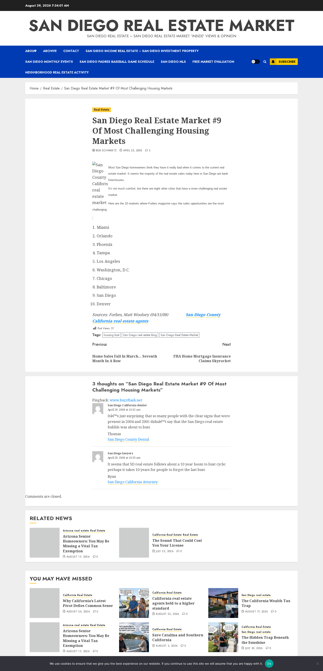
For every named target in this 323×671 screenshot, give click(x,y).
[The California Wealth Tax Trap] (223, 603)
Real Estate (101, 110)
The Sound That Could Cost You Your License (177, 543)
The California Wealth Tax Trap (265, 603)
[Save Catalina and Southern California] (134, 637)
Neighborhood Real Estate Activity (57, 72)
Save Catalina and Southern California (177, 637)
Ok (269, 663)
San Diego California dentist (127, 405)
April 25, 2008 (132, 150)
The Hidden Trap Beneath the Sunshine (265, 640)
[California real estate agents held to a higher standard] (134, 603)
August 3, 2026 (167, 646)
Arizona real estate (76, 531)
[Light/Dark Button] (255, 61)
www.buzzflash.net (126, 400)
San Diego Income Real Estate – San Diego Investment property (142, 51)
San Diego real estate (256, 595)
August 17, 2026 (256, 612)
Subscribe (287, 61)
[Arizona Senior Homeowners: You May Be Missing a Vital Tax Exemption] (45, 543)
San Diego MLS (173, 61)
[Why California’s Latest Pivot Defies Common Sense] (45, 603)
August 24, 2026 (78, 612)
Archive (50, 51)
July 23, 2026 (165, 551)
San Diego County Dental (128, 439)
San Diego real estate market (161, 25)
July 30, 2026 (254, 648)
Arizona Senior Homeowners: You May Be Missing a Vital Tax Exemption (86, 543)
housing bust (111, 335)
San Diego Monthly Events (49, 61)
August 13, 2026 (78, 557)
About (30, 51)
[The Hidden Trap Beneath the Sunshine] (223, 637)
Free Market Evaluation (213, 61)
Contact (71, 51)
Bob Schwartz (106, 150)
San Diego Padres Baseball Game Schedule (117, 61)
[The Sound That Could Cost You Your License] (134, 543)
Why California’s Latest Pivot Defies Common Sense (88, 603)
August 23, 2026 (167, 614)
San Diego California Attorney (133, 482)
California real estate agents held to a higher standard (173, 603)
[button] (265, 61)
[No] (317, 663)
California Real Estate (167, 535)
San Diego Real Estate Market (179, 335)
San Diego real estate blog (140, 335)
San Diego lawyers (120, 453)
